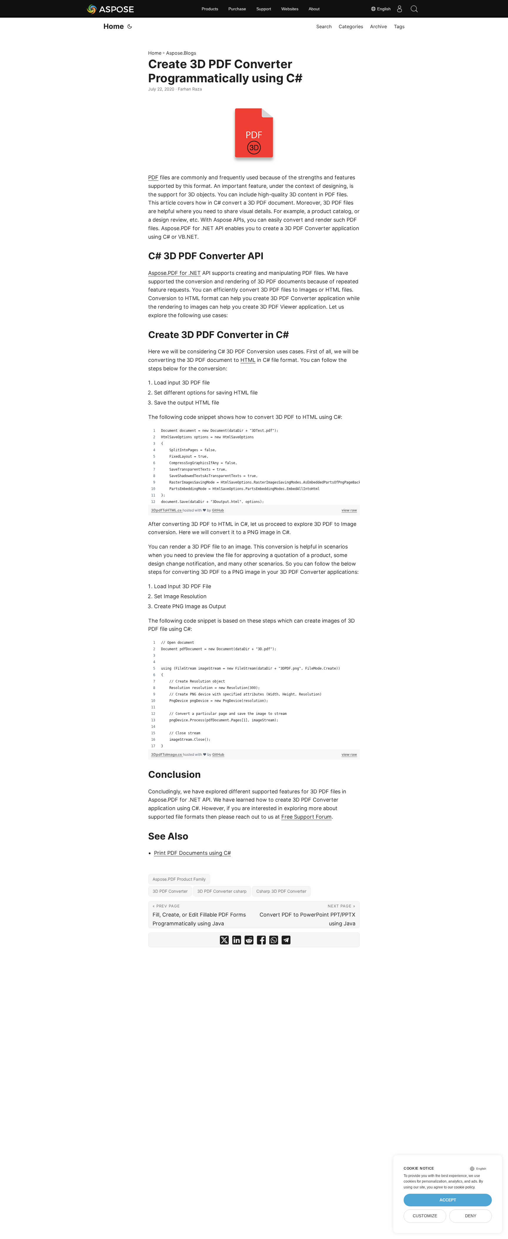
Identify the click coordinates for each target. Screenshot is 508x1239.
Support (263, 8)
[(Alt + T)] (129, 26)
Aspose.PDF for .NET (174, 273)
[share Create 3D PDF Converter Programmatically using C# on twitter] (224, 941)
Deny (470, 1216)
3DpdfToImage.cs (167, 754)
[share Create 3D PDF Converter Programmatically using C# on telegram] (286, 941)
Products (210, 8)
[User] (399, 9)
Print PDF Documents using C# (192, 853)
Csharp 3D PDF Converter (281, 891)
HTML (247, 360)
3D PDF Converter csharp (222, 891)
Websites (289, 8)
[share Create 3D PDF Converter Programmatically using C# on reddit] (249, 941)
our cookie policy (461, 1187)
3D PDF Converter (170, 891)
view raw (349, 510)
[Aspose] (110, 8)
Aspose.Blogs (181, 53)
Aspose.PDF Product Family (179, 879)
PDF (153, 177)
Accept (448, 1200)
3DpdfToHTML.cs (167, 510)
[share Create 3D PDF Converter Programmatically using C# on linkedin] (236, 941)
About (314, 8)
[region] (254, 466)
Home (113, 26)
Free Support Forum (306, 817)
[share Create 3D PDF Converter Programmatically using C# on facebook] (261, 941)
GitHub (218, 510)
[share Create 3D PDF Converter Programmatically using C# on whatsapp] (273, 941)
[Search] (414, 9)
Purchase (237, 8)
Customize (425, 1216)
